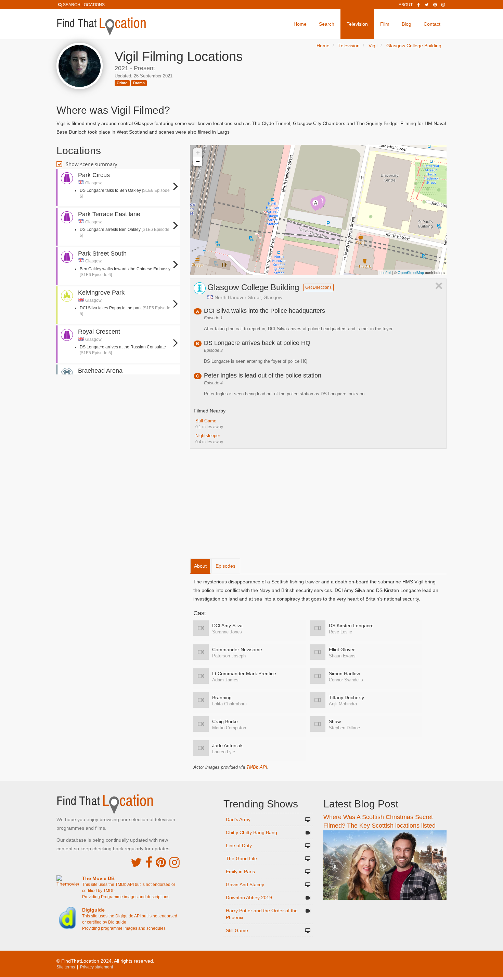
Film (384, 24)
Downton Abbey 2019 (249, 897)
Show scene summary (91, 164)
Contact (432, 24)
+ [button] (198, 152)
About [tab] (200, 566)
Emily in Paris (240, 871)
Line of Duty (239, 845)
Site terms (65, 967)
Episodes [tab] (225, 566)
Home (300, 24)
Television (357, 24)
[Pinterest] (435, 4)
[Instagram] (443, 4)
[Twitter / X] (426, 4)
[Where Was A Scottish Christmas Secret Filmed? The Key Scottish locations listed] (385, 864)
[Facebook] (418, 4)
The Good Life (241, 858)
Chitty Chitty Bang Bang (251, 832)
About (406, 4)
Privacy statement (96, 967)
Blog (406, 24)
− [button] (198, 161)
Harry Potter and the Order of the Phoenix (262, 914)
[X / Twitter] (136, 862)
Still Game (205, 420)
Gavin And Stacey (245, 884)
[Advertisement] (118, 397)
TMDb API (256, 767)
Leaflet (385, 272)
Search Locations (84, 4)
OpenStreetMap (411, 272)
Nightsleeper (207, 435)
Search (326, 24)
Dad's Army (238, 819)
